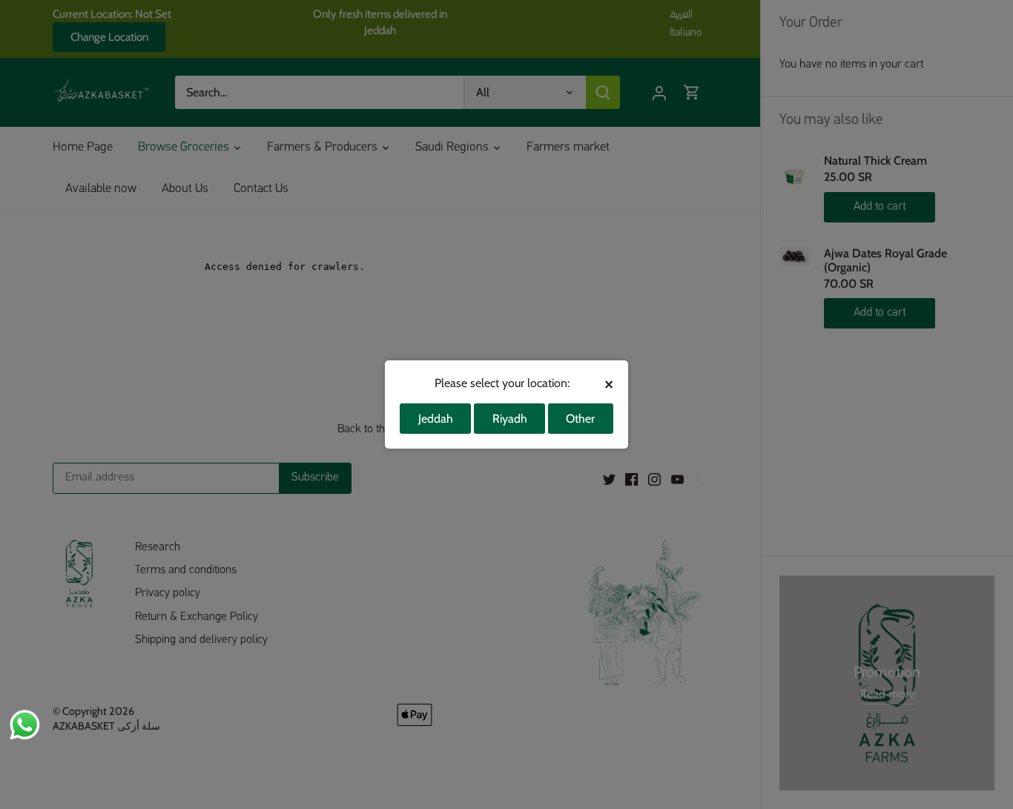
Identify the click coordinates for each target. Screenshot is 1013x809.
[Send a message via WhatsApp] (24, 724)
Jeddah (435, 419)
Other (580, 419)
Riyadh (509, 419)
